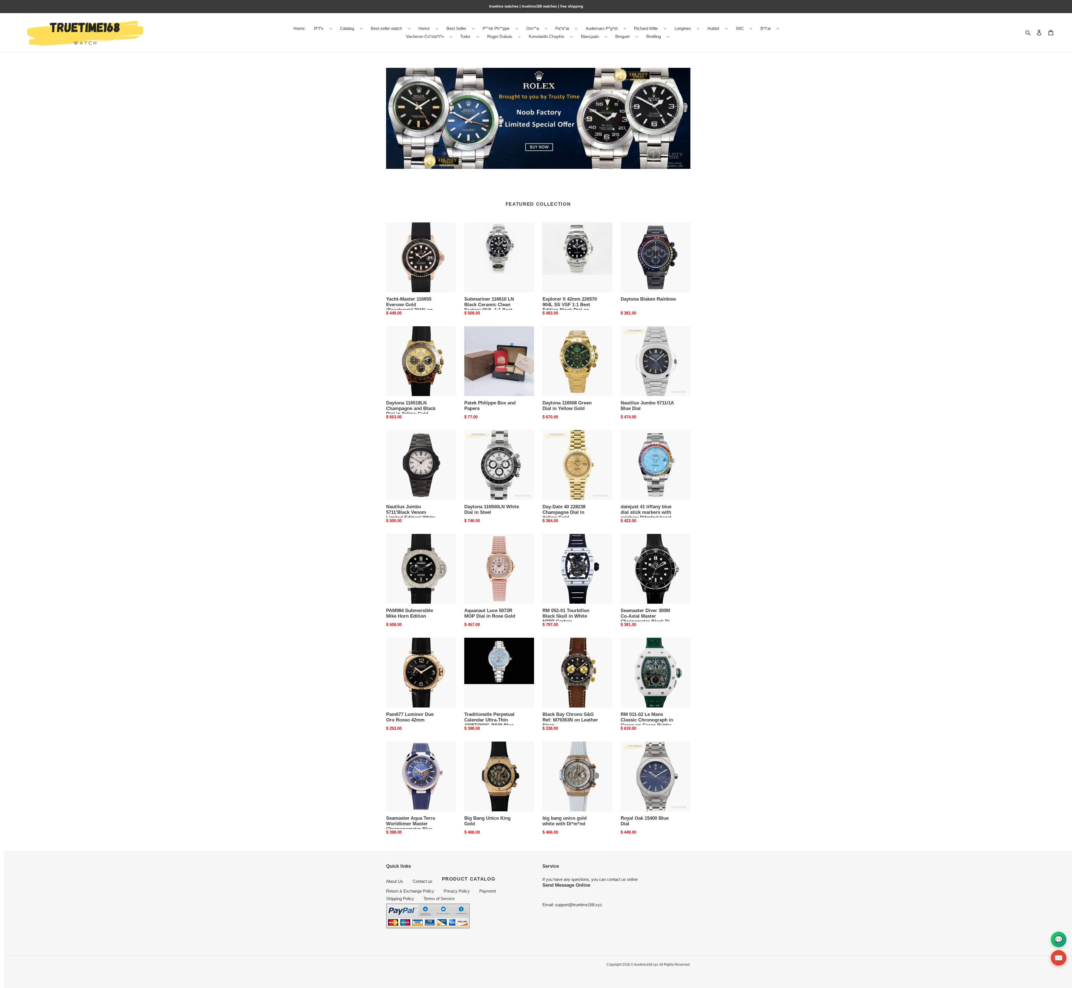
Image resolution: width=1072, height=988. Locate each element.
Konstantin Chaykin (546, 36)
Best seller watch (386, 28)
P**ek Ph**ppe (496, 28)
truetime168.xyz (646, 965)
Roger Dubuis (499, 36)
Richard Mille (646, 28)
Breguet (622, 36)
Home (424, 28)
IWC (740, 28)
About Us (394, 881)
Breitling (653, 36)
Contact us (422, 881)
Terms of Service (438, 898)
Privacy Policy (457, 891)
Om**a (532, 28)
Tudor (465, 36)
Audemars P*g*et (602, 28)
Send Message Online (566, 885)
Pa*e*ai (562, 28)
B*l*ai (765, 28)
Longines (682, 28)
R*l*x (319, 28)
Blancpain (590, 36)
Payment (487, 891)
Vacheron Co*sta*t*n (425, 36)
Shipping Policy (400, 898)
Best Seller (456, 28)
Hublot (713, 28)
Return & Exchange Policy (410, 891)
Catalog (347, 28)
